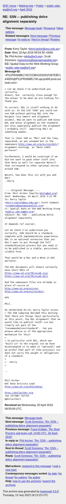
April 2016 (26, 9)
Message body (33, 28)
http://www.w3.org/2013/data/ (24, 386)
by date (52, 473)
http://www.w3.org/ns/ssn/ (22, 288)
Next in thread (40, 39)
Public (40, 5)
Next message (39, 35)
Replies (55, 39)
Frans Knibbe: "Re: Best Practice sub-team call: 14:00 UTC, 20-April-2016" (32, 433)
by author (34, 477)
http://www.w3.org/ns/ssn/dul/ (38, 144)
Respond (49, 28)
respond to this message (36, 466)
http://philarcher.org (19, 392)
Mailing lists (26, 5)
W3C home (9, 5)
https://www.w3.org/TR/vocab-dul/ (26, 276)
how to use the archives (27, 481)
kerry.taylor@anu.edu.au (44, 48)
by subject (21, 477)
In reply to (24, 39)
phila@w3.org (33, 56)
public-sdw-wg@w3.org (20, 67)
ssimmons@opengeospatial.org (37, 60)
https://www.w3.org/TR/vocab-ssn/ (26, 273)
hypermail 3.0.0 (49, 491)
